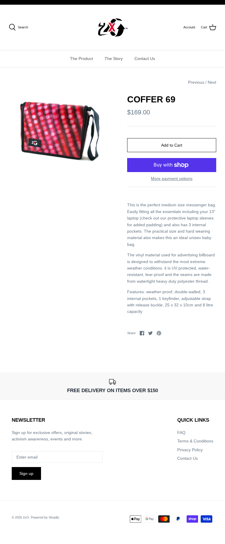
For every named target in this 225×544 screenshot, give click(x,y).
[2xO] (112, 27)
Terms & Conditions (195, 441)
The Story (114, 58)
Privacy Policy (190, 449)
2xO (26, 517)
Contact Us (144, 58)
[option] (60, 129)
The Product (81, 58)
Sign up (26, 473)
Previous (196, 82)
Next (212, 82)
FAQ (181, 432)
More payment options (171, 178)
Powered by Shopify (45, 517)
